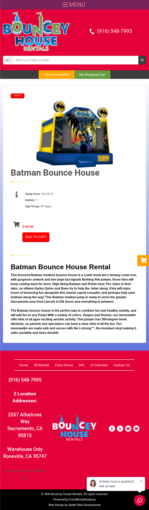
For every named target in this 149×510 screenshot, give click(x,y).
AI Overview (99, 365)
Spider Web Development (84, 505)
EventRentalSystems (82, 499)
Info (82, 365)
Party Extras (64, 365)
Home (23, 365)
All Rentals (41, 365)
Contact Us (121, 365)
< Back (17, 95)
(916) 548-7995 (114, 31)
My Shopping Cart (92, 75)
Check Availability (56, 75)
